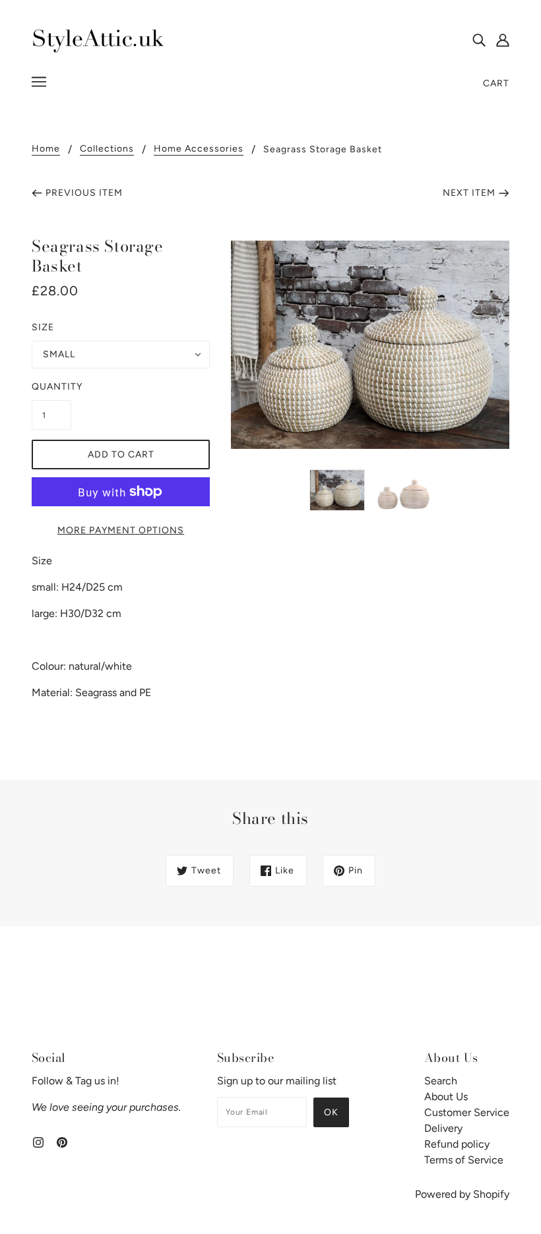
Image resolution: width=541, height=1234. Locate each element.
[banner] (98, 38)
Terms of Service (463, 1160)
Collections (107, 149)
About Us (446, 1096)
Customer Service (466, 1112)
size (43, 327)
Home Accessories (198, 149)
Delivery (443, 1128)
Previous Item (84, 192)
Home (46, 149)
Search (440, 1080)
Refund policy (457, 1144)
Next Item (469, 192)
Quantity (51, 386)
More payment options (120, 530)
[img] (479, 39)
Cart (496, 83)
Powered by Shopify (462, 1194)
